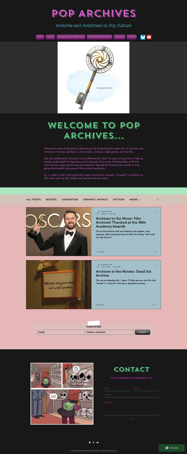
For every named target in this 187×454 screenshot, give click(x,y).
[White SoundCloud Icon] (97, 442)
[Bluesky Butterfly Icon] (142, 37)
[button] (71, 37)
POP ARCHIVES (93, 13)
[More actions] (155, 212)
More (134, 199)
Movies (51, 199)
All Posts (33, 199)
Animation (70, 199)
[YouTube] (149, 37)
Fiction (118, 199)
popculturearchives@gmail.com (131, 378)
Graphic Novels (95, 199)
